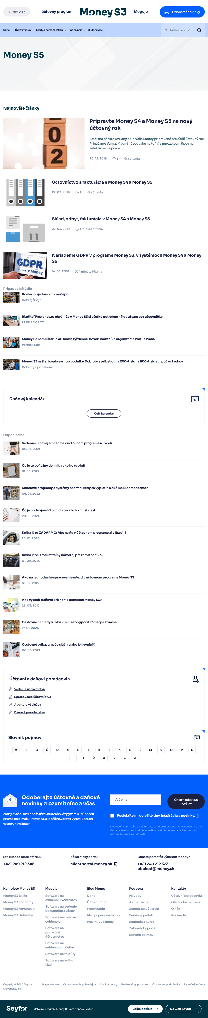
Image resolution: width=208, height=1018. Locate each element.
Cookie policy (108, 984)
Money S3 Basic (15, 896)
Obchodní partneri (185, 902)
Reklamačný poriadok (134, 984)
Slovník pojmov (141, 935)
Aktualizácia (138, 902)
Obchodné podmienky (166, 984)
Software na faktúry (60, 954)
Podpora (136, 888)
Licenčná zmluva (194, 984)
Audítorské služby (27, 704)
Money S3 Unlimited (18, 915)
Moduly (51, 888)
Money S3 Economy (18, 902)
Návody (135, 896)
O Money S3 (95, 30)
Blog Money (96, 888)
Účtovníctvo (23, 30)
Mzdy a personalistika (49, 30)
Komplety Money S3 (19, 888)
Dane (6, 30)
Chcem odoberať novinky (186, 801)
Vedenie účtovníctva (29, 689)
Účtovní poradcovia (186, 896)
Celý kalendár (104, 413)
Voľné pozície (142, 1009)
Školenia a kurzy (141, 922)
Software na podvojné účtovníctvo (54, 932)
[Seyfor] (16, 1008)
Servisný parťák (141, 915)
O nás (175, 909)
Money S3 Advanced (19, 909)
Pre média (179, 915)
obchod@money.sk (156, 868)
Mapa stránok (50, 984)
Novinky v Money (100, 922)
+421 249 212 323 (153, 864)
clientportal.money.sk (91, 864)
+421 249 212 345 (19, 864)
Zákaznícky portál (142, 928)
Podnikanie (75, 30)
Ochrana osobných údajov (79, 984)
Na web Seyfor (180, 1009)
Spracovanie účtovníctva (32, 697)
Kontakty (178, 888)
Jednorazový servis (144, 909)
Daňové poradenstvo (29, 712)
